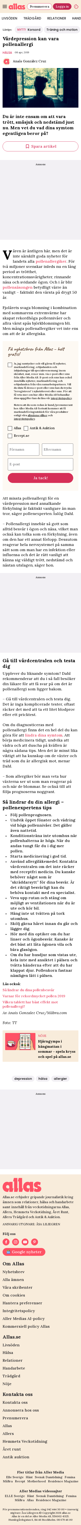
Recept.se (21, 436)
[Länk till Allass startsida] (17, 6)
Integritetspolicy (19, 1310)
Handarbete (14, 1368)
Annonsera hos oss (21, 1410)
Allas (17, 428)
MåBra (8, 1481)
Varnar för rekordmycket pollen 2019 (34, 996)
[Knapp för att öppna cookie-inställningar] (76, 6)
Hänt (29, 1477)
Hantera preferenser (22, 1302)
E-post (15, 464)
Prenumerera (39, 6)
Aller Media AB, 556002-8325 (51, 1516)
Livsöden (11, 1344)
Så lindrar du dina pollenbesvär (28, 990)
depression (23, 1079)
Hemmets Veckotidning (25, 1441)
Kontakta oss (15, 1402)
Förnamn (17, 449)
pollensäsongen (18, 287)
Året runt (12, 1449)
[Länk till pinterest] (34, 1241)
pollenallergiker (51, 261)
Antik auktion (16, 1456)
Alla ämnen (13, 1279)
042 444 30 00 (56, 1509)
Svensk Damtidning (48, 1477)
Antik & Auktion (42, 428)
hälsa (7, 52)
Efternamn (52, 449)
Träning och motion (62, 30)
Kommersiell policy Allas (26, 1326)
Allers (8, 1433)
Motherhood (36, 1481)
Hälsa (8, 1352)
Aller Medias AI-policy (24, 1318)
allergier (60, 1079)
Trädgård (32, 18)
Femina (70, 1477)
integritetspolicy (61, 398)
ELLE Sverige (15, 1496)
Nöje (7, 1383)
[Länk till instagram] (15, 1241)
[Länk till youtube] (25, 1241)
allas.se (66, 1512)
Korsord (28, 30)
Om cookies (14, 1295)
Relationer (56, 18)
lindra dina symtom (43, 735)
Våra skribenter (18, 1287)
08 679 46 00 (65, 1519)
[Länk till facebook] (6, 1241)
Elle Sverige (15, 1477)
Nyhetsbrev (13, 1271)
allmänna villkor (37, 415)
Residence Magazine (63, 1481)
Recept (20, 1481)
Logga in (62, 6)
